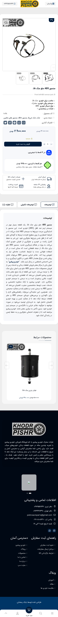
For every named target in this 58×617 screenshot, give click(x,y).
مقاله (52, 584)
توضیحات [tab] (47, 204)
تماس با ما (21, 557)
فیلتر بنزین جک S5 (29, 390)
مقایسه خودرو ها (47, 588)
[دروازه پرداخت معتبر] (26, 482)
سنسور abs (22, 117)
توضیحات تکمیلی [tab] (27, 204)
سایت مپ (21, 565)
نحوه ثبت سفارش (47, 545)
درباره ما (22, 561)
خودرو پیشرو (14, 261)
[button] (5, 67)
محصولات (21, 553)
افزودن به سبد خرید (23, 144)
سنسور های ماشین (11, 117)
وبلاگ (23, 549)
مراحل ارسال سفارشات (45, 549)
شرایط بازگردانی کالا (46, 553)
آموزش (51, 580)
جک (38, 117)
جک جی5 (32, 117)
